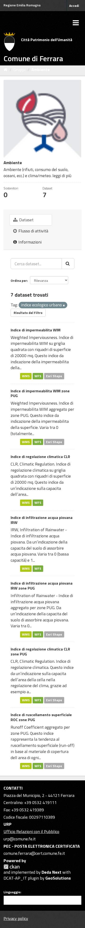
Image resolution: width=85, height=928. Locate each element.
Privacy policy (16, 918)
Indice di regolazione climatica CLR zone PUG (40, 651)
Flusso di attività (32, 231)
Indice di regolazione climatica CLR (40, 456)
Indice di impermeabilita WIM (35, 330)
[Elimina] (64, 305)
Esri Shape (54, 376)
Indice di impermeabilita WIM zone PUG (40, 393)
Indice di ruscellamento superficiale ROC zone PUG (41, 717)
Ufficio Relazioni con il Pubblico (31, 831)
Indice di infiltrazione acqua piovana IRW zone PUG (41, 585)
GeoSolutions (58, 878)
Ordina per (19, 280)
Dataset (26, 220)
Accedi (74, 5)
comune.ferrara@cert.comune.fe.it (34, 853)
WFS (37, 376)
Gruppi (19, 69)
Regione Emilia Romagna (22, 5)
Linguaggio (12, 892)
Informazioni (29, 242)
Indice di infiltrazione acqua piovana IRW (41, 520)
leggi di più (61, 175)
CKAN (12, 866)
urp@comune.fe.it (20, 839)
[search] (68, 263)
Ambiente (40, 69)
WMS (26, 376)
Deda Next (51, 872)
